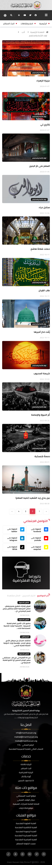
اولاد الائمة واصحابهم (38, 35)
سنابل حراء (44, 207)
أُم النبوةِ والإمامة (40, 415)
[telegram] (22, 854)
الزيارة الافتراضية (26, 772)
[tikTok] (8, 854)
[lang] (5, 15)
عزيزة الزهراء (43, 80)
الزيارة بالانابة (26, 764)
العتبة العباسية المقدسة (26, 839)
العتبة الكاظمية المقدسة (26, 827)
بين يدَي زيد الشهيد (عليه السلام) (33, 498)
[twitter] (30, 15)
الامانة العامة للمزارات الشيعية (26, 804)
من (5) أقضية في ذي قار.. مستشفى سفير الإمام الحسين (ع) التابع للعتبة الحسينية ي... (16, 660)
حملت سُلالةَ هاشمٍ (40, 249)
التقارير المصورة (24, 602)
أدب (23, 32)
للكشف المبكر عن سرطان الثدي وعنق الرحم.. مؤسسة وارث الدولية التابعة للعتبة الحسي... (16, 643)
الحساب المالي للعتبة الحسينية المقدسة (26, 749)
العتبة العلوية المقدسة (26, 823)
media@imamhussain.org (26, 741)
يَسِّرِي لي (45, 124)
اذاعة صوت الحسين (26, 780)
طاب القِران (44, 290)
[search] (11, 15)
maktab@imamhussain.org (26, 737)
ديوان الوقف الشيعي (26, 800)
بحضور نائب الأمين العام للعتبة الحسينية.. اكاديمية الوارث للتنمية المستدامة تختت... (17, 626)
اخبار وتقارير (25, 636)
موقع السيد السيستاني (26, 796)
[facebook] (35, 15)
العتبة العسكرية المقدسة (26, 835)
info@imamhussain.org (26, 733)
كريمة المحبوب (42, 373)
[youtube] (24, 15)
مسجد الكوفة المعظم (26, 843)
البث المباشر (26, 768)
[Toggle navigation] (46, 15)
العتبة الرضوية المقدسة (26, 831)
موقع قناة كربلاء (26, 808)
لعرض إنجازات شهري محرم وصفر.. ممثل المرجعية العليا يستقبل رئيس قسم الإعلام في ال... (16, 608)
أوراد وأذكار (26, 776)
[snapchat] (15, 854)
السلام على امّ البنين (39, 166)
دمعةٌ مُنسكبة (42, 456)
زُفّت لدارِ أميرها (42, 332)
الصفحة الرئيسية (37, 32)
